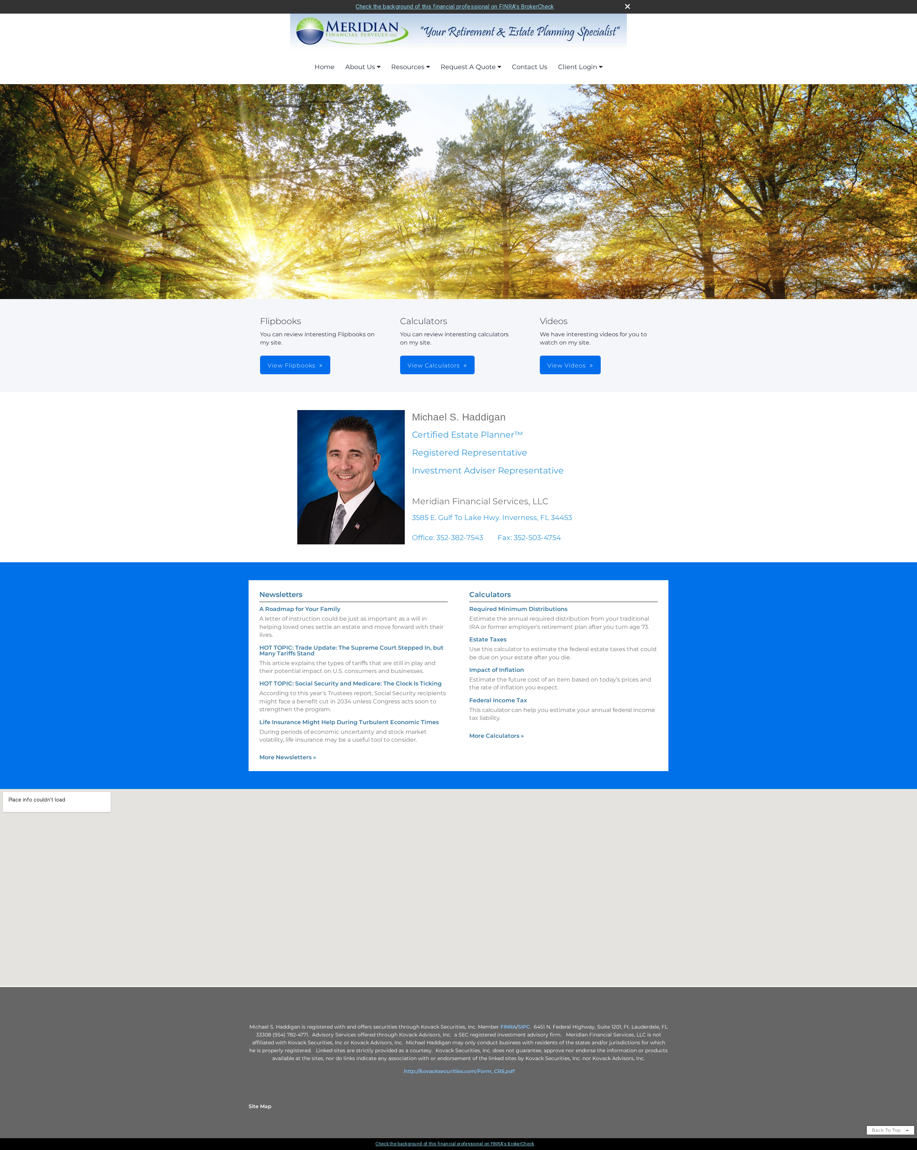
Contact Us (529, 67)
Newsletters (280, 594)
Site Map (260, 1106)
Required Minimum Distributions (518, 609)
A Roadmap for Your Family (299, 609)
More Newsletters (287, 757)
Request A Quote (468, 67)
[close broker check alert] (627, 6)
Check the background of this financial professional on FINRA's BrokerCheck (455, 6)
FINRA (508, 1027)
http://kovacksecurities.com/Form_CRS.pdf (458, 1071)
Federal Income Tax (498, 700)
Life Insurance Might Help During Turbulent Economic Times (349, 722)
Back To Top (887, 1130)
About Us (360, 67)
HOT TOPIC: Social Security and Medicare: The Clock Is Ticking (350, 683)
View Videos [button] (566, 365)
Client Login (577, 67)
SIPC (524, 1027)
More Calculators (496, 735)
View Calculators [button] (434, 365)
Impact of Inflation (496, 670)
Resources (407, 67)
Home (325, 67)
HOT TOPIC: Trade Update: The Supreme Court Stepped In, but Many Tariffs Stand (351, 650)
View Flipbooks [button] (292, 365)
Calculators (490, 594)
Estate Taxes (487, 639)
